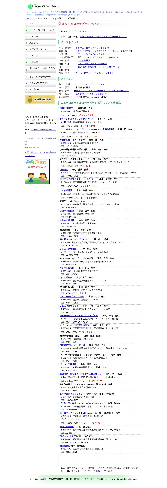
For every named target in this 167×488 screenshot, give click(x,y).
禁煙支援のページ (37, 49)
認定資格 (33, 43)
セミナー (33, 36)
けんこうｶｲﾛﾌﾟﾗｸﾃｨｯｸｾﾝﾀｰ (72, 296)
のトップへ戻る (105, 471)
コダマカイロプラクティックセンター (93, 48)
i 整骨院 (64, 169)
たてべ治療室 (66, 277)
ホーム (28, 18)
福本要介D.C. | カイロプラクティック (93, 94)
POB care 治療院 (68, 436)
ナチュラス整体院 (68, 249)
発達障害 (33, 62)
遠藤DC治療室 (67, 108)
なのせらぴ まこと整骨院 (72, 140)
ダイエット (34, 56)
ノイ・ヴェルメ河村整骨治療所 (92, 64)
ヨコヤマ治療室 (67, 211)
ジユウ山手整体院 (68, 364)
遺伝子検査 (34, 89)
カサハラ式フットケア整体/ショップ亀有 (95, 73)
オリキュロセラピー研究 (40, 77)
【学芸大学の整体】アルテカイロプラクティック (83, 403)
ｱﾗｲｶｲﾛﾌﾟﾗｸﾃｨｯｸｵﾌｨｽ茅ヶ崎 (72, 345)
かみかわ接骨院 (67, 268)
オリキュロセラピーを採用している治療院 (40, 69)
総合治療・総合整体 (87, 67)
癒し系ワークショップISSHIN (74, 239)
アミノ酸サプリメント (39, 83)
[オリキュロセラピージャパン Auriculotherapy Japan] (26, 144)
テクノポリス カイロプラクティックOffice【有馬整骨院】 (105, 51)
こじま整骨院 (84, 60)
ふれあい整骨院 (67, 220)
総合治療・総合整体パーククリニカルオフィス (82, 374)
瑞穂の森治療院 (67, 426)
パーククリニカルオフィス (108, 67)
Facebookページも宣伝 (32, 147)
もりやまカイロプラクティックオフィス (78, 394)
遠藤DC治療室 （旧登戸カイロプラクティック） (103, 36)
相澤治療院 (65, 446)
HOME (32, 24)
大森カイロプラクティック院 (73, 306)
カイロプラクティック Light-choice (102, 57)
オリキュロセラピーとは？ (42, 30)
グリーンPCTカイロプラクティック (94, 54)
